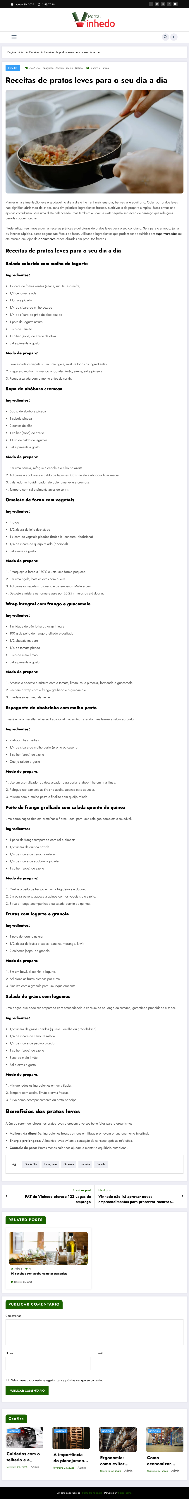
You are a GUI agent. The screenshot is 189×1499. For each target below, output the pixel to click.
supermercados (166, 233)
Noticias (14, 1431)
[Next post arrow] (182, 1196)
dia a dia (34, 68)
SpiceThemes (125, 1493)
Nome (9, 1353)
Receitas (12, 68)
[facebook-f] (151, 4)
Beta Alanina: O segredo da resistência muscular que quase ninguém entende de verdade (163, 1461)
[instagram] (169, 4)
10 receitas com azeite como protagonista (39, 1274)
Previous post (82, 1190)
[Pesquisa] (165, 37)
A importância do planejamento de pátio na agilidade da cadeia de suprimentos (24, 1457)
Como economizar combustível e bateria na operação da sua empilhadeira (117, 1461)
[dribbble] (163, 4)
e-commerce (47, 238)
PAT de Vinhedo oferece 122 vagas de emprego (58, 1199)
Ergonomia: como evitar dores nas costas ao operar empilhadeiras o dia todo (71, 1461)
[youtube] (175, 4)
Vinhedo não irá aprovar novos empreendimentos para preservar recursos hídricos (134, 1199)
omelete (59, 68)
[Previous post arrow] (7, 1196)
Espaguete (47, 68)
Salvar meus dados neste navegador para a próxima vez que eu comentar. (57, 1380)
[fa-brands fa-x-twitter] (157, 4)
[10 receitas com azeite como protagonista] (48, 1248)
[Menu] (14, 37)
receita (69, 68)
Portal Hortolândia (91, 1493)
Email (99, 1353)
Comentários (13, 1316)
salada (79, 68)
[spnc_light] (174, 37)
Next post (104, 1190)
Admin (18, 1268)
